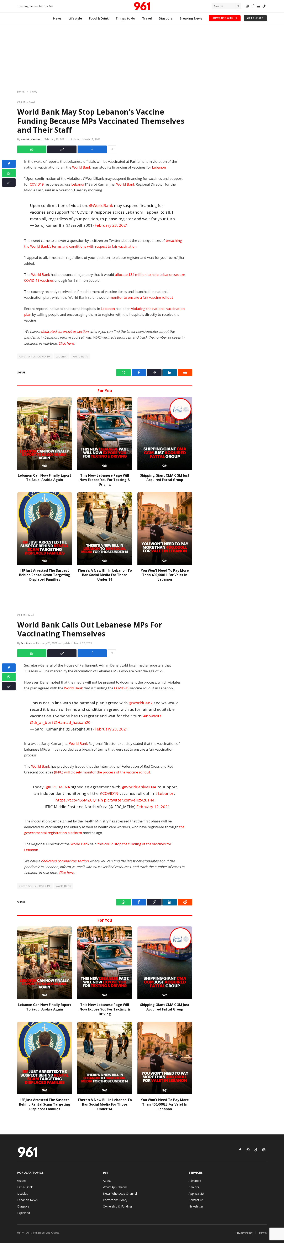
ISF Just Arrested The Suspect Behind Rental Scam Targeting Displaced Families (44, 575)
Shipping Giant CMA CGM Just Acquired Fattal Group (164, 477)
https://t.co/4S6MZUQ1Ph (79, 800)
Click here (66, 343)
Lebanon (159, 167)
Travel (147, 18)
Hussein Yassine (30, 139)
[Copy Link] (62, 149)
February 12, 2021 (153, 806)
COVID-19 (121, 688)
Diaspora (166, 18)
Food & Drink (99, 18)
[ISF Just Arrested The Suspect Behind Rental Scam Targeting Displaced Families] (44, 528)
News (57, 18)
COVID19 (37, 184)
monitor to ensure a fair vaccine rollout (141, 297)
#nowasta (152, 715)
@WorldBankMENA (138, 786)
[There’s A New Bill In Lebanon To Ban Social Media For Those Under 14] (104, 528)
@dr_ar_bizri (41, 722)
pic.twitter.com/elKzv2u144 (129, 800)
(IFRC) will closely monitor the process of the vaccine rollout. (102, 772)
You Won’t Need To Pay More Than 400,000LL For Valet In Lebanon (165, 575)
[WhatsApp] (9, 173)
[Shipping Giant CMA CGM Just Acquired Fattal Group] (164, 433)
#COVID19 (109, 793)
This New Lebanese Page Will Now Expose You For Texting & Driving (104, 480)
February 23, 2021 (111, 225)
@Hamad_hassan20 (72, 722)
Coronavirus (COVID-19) (35, 356)
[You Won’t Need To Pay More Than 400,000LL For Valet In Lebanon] (164, 528)
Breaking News (191, 18)
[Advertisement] (142, 57)
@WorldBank (101, 205)
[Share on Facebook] (92, 149)
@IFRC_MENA (58, 786)
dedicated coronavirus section (65, 331)
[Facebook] (9, 164)
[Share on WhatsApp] (31, 149)
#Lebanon (164, 793)
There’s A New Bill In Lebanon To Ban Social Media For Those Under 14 (105, 575)
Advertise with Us (224, 18)
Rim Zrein (26, 643)
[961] (142, 6)
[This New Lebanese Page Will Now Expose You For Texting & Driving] (104, 433)
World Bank (81, 167)
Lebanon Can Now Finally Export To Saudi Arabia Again (44, 477)
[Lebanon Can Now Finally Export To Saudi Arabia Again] (44, 433)
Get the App (255, 18)
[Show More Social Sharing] (112, 149)
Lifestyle (75, 18)
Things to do (125, 18)
